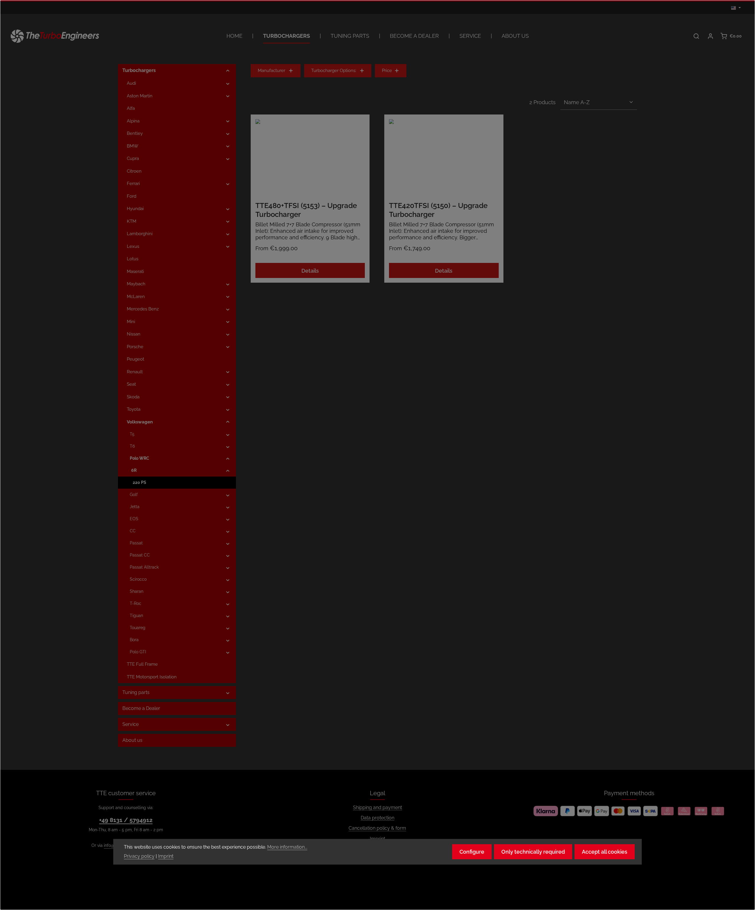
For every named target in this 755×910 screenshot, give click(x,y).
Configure (471, 852)
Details (310, 271)
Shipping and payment (377, 807)
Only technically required (533, 852)
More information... (287, 847)
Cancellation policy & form (377, 828)
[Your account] (710, 36)
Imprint (165, 856)
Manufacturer (271, 70)
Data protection (377, 818)
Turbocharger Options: (333, 70)
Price (387, 70)
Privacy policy (139, 856)
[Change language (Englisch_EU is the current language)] (736, 8)
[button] (227, 70)
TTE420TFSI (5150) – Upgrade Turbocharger (438, 210)
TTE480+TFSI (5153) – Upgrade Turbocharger (306, 210)
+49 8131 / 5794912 (125, 820)
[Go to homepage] (55, 36)
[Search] (696, 36)
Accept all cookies (604, 852)
